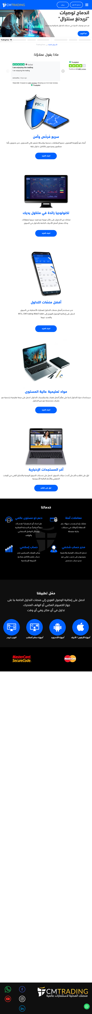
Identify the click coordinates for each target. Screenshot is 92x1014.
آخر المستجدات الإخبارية (46, 470)
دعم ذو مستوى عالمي (28, 518)
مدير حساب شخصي (73, 547)
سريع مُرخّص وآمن (46, 137)
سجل (63, 5)
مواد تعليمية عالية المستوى (46, 392)
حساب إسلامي (29, 547)
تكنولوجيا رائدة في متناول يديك (46, 213)
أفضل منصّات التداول (46, 302)
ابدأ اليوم (83, 33)
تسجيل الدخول (76, 5)
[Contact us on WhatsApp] (87, 1006)
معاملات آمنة (73, 518)
